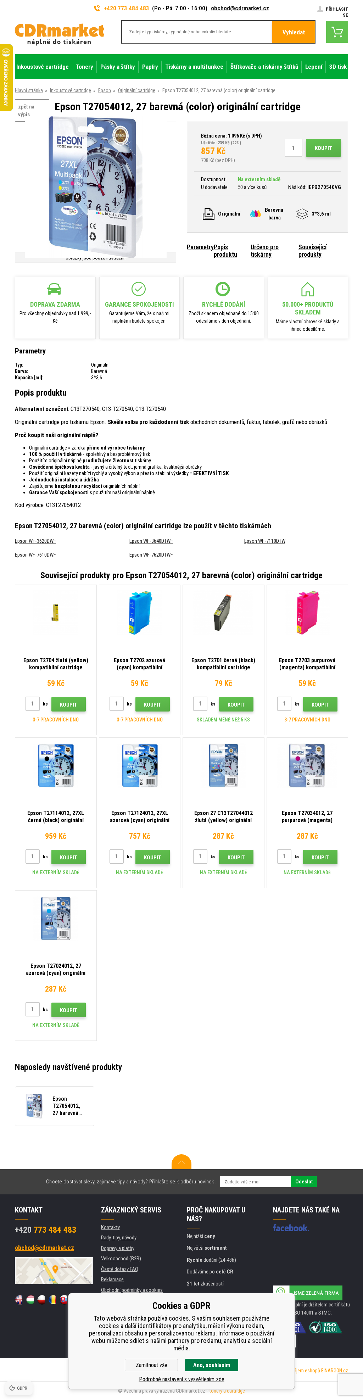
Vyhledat (294, 32)
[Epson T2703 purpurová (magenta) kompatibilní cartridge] (307, 612)
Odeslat (304, 1181)
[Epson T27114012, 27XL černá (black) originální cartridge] (55, 765)
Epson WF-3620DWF (35, 541)
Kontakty (110, 1227)
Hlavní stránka (29, 90)
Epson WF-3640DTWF (151, 541)
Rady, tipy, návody (118, 1237)
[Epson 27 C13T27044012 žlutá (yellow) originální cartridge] (223, 765)
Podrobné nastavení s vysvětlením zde (181, 1379)
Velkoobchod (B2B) (121, 1258)
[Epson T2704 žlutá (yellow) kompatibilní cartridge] (55, 612)
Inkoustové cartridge (70, 90)
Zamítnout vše (151, 1365)
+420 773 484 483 (126, 8)
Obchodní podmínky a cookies (132, 1290)
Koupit (323, 148)
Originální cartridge (136, 90)
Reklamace (112, 1279)
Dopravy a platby (117, 1248)
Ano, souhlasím (211, 1365)
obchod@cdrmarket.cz (240, 8)
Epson (104, 90)
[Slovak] (63, 1300)
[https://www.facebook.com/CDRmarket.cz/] (291, 1227)
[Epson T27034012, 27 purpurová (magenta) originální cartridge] (307, 765)
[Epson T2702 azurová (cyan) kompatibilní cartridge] (139, 612)
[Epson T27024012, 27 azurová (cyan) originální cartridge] (55, 918)
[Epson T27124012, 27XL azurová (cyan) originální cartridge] (139, 765)
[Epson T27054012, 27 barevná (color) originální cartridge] (96, 187)
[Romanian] (52, 1300)
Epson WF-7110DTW (264, 541)
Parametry (200, 247)
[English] (18, 1300)
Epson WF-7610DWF (35, 555)
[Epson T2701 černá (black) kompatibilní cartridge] (223, 612)
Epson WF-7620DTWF (151, 555)
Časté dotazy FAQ (119, 1269)
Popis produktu (225, 250)
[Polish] (41, 1300)
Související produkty (312, 250)
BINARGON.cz (334, 1370)
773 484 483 (45, 1230)
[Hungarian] (29, 1300)
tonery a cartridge (227, 1391)
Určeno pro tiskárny (265, 250)
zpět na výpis (26, 111)
